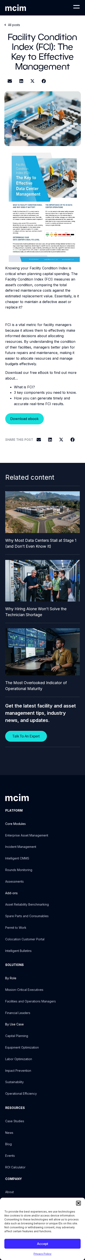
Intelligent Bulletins (18, 951)
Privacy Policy (42, 1253)
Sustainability (14, 1082)
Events (10, 1155)
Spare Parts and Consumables (27, 916)
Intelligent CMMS (17, 858)
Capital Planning (16, 1036)
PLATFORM (14, 810)
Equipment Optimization (22, 1047)
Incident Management (20, 847)
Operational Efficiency (21, 1093)
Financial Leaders (17, 1013)
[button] (78, 1203)
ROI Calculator (15, 1167)
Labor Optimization (18, 1059)
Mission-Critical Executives (24, 990)
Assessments (14, 881)
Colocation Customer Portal (24, 939)
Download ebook (24, 419)
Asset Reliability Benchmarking (27, 904)
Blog (8, 1144)
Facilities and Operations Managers (30, 1001)
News (9, 1133)
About (9, 1192)
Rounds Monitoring (18, 870)
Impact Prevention (18, 1070)
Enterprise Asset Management (26, 835)
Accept (42, 1244)
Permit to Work (15, 927)
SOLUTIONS (14, 965)
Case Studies (14, 1121)
